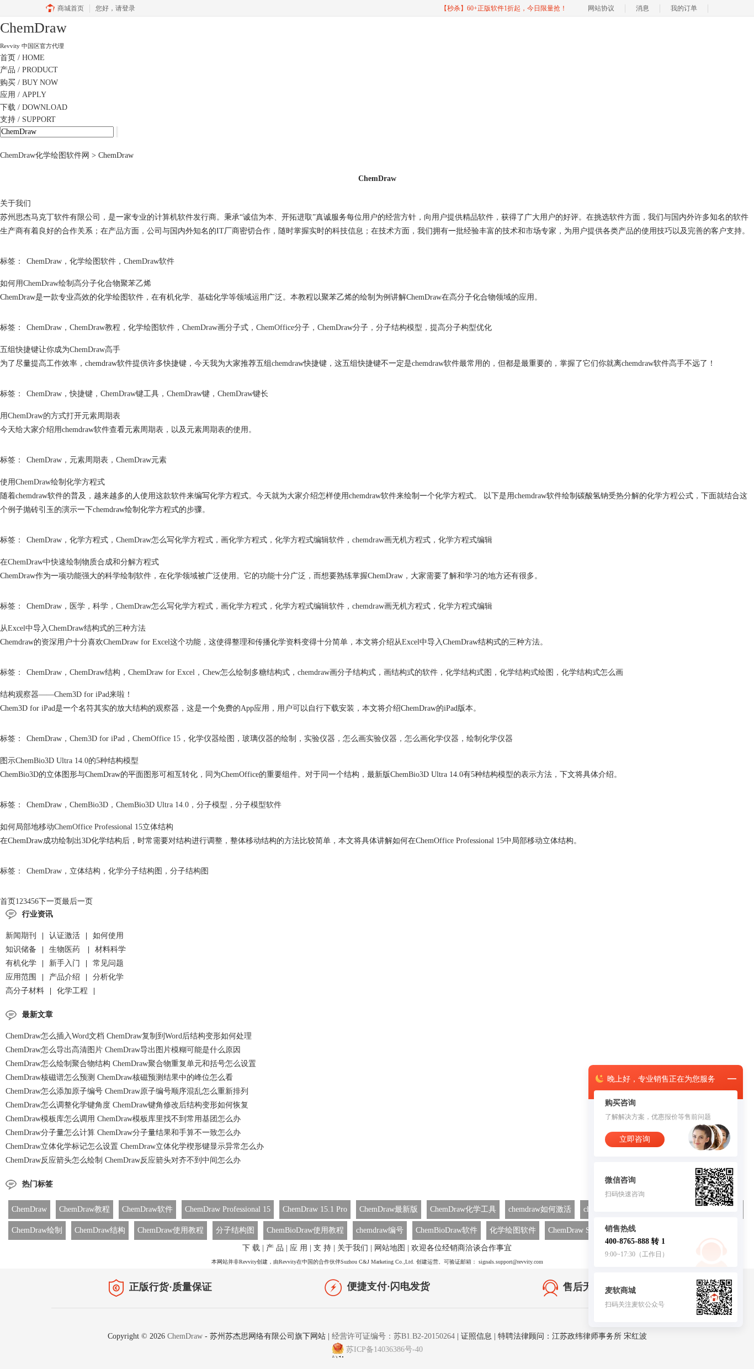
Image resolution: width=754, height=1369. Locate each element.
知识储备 (21, 949)
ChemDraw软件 (149, 261)
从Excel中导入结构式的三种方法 (73, 628)
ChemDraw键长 (242, 394)
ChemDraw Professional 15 (227, 1209)
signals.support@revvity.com (511, 1262)
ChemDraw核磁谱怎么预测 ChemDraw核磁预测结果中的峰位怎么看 (119, 1077)
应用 (23, 94)
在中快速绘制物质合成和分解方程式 (79, 562)
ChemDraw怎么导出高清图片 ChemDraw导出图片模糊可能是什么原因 (123, 1050)
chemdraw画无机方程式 (391, 540)
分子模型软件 (258, 805)
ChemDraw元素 (141, 460)
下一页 (50, 901)
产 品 (275, 1248)
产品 (29, 70)
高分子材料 (25, 991)
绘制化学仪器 (489, 738)
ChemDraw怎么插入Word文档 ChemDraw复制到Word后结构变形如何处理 (129, 1036)
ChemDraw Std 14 (577, 1230)
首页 (22, 58)
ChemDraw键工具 (129, 394)
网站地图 (389, 1248)
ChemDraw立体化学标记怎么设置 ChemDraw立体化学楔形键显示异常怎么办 (135, 1146)
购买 (29, 82)
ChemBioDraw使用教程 (305, 1230)
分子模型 (212, 805)
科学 (100, 606)
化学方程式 (89, 540)
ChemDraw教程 (95, 327)
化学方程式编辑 (465, 540)
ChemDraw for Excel (161, 672)
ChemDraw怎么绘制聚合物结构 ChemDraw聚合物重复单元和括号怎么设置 (131, 1063)
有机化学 (21, 963)
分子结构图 (189, 871)
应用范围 (21, 977)
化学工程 (72, 991)
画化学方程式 (244, 540)
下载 (33, 107)
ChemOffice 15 (156, 738)
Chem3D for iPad (97, 738)
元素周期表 (89, 460)
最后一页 (77, 901)
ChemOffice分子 (283, 327)
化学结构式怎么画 (592, 672)
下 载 (251, 1248)
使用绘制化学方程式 (52, 482)
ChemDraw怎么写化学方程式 (164, 540)
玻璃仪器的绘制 (269, 738)
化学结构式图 (468, 672)
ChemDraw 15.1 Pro (315, 1209)
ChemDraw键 (188, 394)
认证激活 (64, 935)
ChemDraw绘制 (37, 1230)
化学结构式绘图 (527, 672)
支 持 (322, 1248)
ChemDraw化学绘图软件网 (44, 155)
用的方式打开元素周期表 (60, 416)
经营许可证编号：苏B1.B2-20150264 (393, 1336)
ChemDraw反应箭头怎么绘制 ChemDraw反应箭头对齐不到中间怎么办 (123, 1160)
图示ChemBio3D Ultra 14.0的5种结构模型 (69, 761)
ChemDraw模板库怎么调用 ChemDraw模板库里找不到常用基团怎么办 (123, 1119)
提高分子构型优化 (461, 327)
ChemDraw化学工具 (463, 1209)
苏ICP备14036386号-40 (384, 1349)
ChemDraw (44, 261)
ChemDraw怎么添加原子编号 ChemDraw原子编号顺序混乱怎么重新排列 (127, 1091)
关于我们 (15, 203)
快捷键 (81, 394)
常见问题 (108, 963)
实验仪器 (319, 738)
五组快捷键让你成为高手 (60, 349)
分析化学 (108, 977)
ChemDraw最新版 (388, 1209)
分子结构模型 (399, 327)
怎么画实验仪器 (370, 738)
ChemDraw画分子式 (215, 327)
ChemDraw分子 (342, 327)
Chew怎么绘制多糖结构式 (246, 672)
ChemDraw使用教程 (170, 1230)
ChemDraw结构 (95, 672)
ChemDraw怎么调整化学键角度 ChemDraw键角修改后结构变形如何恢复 (127, 1105)
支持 (28, 119)
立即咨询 (634, 1139)
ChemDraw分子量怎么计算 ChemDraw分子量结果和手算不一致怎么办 (123, 1132)
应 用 (298, 1248)
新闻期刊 (21, 935)
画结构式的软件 (411, 672)
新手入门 (64, 963)
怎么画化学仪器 (432, 738)
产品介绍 (64, 977)
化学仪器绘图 (211, 738)
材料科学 (110, 949)
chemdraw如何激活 (539, 1209)
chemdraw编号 (379, 1230)
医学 (77, 606)
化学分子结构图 (135, 871)
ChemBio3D (89, 805)
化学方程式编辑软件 (309, 540)
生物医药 (65, 949)
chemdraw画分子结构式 (337, 672)
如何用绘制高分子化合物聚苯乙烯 (75, 283)
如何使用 (108, 935)
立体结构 (85, 871)
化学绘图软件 (93, 261)
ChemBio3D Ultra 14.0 (152, 805)
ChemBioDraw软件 (446, 1230)
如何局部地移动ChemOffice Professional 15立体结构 (86, 827)
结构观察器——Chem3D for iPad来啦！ (66, 694)
